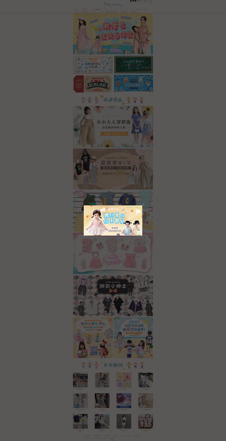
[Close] (143, 204)
